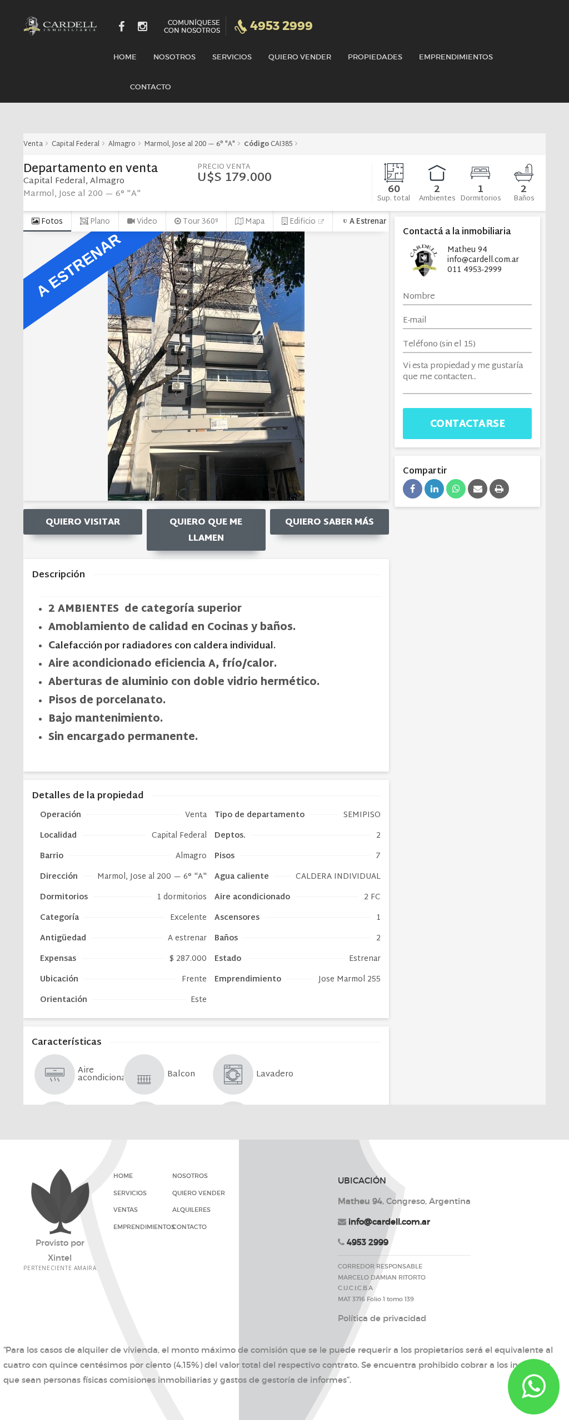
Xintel (60, 1257)
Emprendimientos (456, 57)
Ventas (125, 1209)
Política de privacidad (382, 1318)
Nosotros (174, 57)
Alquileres (191, 1209)
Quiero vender (299, 57)
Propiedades (375, 57)
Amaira (85, 1268)
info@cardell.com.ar (389, 1221)
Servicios (232, 57)
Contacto (150, 87)
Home (125, 57)
